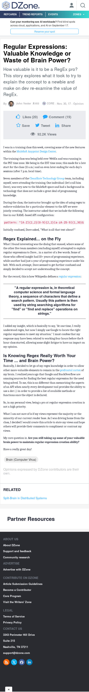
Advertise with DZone (16, 569)
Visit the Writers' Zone (17, 602)
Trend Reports (32, 14)
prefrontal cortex (70, 370)
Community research (16, 557)
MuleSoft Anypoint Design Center (36, 151)
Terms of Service (14, 616)
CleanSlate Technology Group (47, 178)
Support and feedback (17, 551)
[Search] (83, 5)
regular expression (70, 276)
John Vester (23, 103)
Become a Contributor (17, 590)
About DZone (11, 545)
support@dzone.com (16, 653)
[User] (72, 5)
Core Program (12, 596)
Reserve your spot (44, 31)
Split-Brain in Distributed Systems (25, 498)
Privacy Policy (12, 622)
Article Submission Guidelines (22, 584)
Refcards (10, 14)
